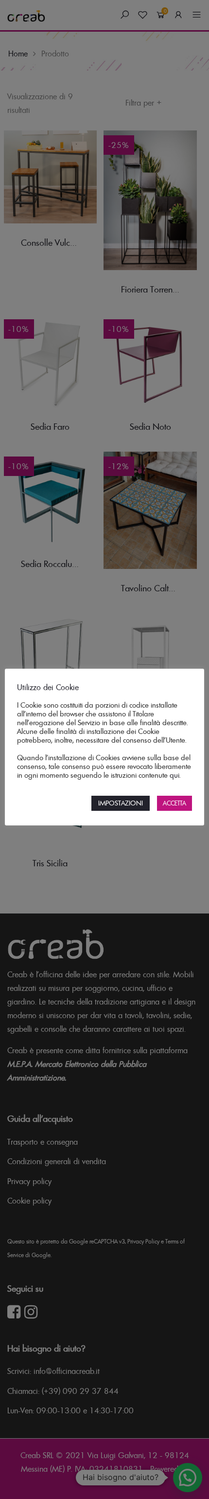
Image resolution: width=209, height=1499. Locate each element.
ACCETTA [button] (174, 803)
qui (174, 775)
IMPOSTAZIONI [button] (120, 803)
